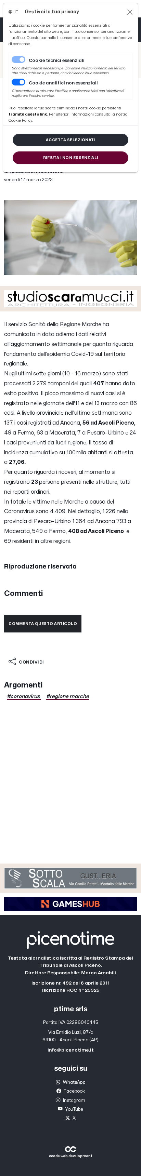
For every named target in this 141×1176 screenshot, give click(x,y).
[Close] (130, 12)
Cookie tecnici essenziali (57, 60)
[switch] (18, 82)
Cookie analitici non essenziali (63, 83)
